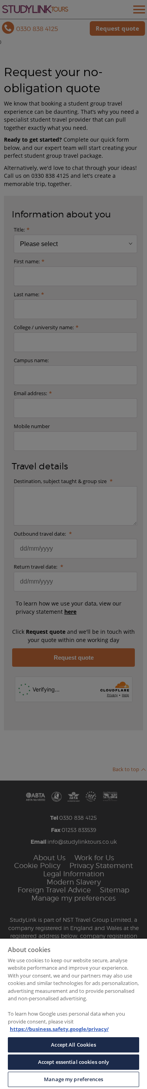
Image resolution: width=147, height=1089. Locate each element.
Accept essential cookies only (73, 1061)
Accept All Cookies (73, 1044)
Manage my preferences (73, 1079)
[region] (73, 1014)
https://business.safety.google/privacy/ (59, 1028)
